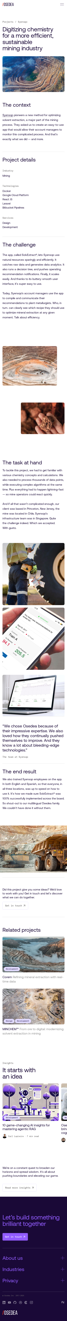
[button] (62, 4)
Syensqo (7, 115)
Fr (63, 1302)
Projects (7, 21)
